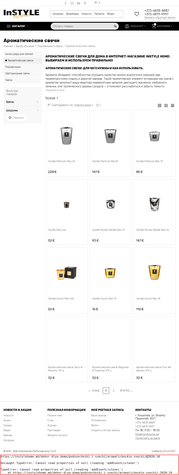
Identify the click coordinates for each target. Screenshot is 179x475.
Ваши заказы (98, 415)
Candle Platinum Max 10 (149, 161)
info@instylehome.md (147, 434)
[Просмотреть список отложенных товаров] (136, 15)
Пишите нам (54, 415)
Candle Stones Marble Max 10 (108, 230)
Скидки (7, 425)
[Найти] (115, 26)
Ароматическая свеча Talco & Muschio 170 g (65, 368)
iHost (53, 451)
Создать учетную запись (105, 430)
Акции (6, 420)
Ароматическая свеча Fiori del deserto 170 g (153, 368)
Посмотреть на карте (147, 438)
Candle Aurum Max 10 (104, 298)
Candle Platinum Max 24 (61, 161)
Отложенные (98, 420)
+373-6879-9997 (156, 14)
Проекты (99, 13)
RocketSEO (169, 451)
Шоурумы (58, 13)
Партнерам (53, 430)
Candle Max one (57, 230)
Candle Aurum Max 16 (148, 298)
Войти (94, 425)
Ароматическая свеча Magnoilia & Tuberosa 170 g (110, 368)
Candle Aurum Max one (61, 298)
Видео (110, 13)
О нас (50, 420)
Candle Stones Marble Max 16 (152, 230)
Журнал (51, 425)
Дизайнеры (72, 13)
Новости (87, 13)
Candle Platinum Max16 (105, 161)
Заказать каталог (57, 435)
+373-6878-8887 (156, 10)
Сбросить (18, 117)
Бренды (7, 435)
